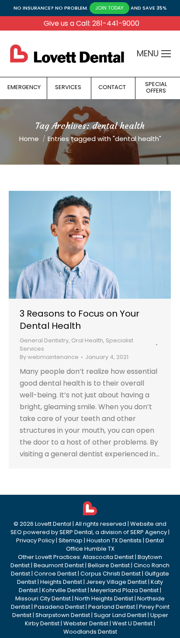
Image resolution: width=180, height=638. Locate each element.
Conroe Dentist (55, 573)
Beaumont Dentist (59, 565)
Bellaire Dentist (109, 565)
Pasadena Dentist (59, 607)
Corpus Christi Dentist (110, 573)
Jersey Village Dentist (116, 582)
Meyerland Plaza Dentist (124, 590)
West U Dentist (132, 623)
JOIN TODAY (109, 7)
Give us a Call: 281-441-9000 (91, 23)
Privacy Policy (35, 540)
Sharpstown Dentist (62, 615)
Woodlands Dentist (90, 632)
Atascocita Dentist (108, 557)
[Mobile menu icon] (166, 53)
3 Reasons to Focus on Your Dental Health (79, 319)
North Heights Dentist (104, 598)
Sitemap (71, 540)
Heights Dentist (61, 582)
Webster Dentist (85, 623)
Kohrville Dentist (64, 590)
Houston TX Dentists (114, 540)
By (49, 357)
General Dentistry (44, 340)
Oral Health (87, 340)
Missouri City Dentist (43, 598)
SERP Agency (148, 532)
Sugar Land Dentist (120, 615)
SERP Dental (76, 532)
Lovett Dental (53, 524)
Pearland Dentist (111, 607)
